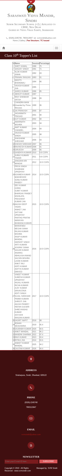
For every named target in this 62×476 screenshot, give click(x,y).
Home (15, 40)
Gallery (22, 40)
